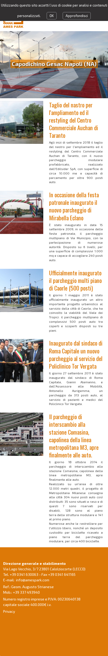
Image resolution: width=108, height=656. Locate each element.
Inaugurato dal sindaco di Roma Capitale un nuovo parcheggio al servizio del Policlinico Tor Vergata (75, 354)
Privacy (9, 611)
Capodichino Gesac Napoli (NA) (54, 63)
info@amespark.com (32, 580)
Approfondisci (77, 16)
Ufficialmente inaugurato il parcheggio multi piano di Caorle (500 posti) (75, 280)
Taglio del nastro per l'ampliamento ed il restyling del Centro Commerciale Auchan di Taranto (73, 120)
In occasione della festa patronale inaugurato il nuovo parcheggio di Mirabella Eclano (74, 206)
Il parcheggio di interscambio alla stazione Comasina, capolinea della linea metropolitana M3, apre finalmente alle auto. (74, 435)
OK (52, 16)
